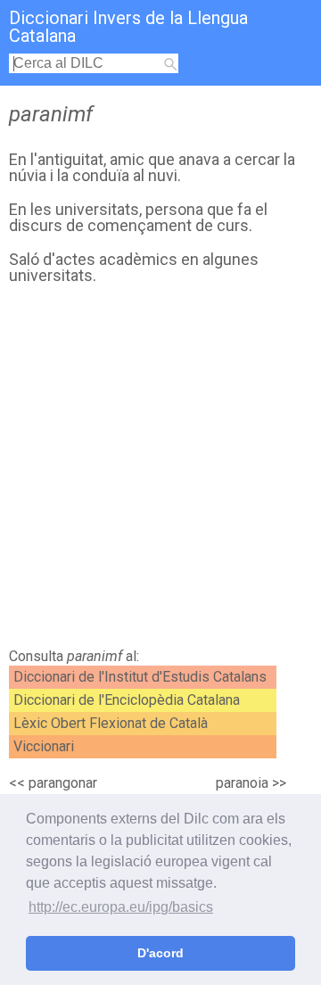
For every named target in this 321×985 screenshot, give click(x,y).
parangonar (63, 782)
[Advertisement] (160, 471)
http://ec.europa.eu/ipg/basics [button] (121, 907)
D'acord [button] (160, 953)
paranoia (242, 782)
